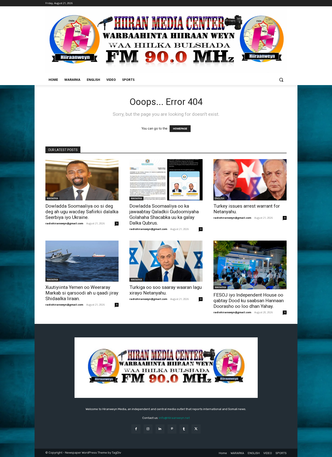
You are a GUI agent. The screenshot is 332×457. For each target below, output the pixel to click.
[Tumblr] (184, 429)
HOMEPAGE (180, 128)
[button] (281, 79)
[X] (196, 429)
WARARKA (52, 198)
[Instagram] (148, 429)
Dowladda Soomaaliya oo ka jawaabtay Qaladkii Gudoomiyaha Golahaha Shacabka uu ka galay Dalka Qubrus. (164, 214)
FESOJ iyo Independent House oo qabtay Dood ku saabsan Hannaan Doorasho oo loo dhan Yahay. (248, 300)
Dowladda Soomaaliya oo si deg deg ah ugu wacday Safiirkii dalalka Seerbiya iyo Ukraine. (81, 211)
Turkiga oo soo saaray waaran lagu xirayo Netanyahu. (165, 290)
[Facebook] (135, 429)
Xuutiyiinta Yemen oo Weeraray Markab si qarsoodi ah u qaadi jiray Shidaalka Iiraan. (81, 293)
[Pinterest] (172, 429)
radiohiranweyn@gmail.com (64, 223)
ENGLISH (219, 198)
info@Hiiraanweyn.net (174, 418)
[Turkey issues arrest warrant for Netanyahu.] (250, 179)
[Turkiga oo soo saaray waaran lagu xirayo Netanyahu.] (166, 261)
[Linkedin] (160, 429)
